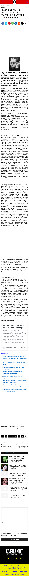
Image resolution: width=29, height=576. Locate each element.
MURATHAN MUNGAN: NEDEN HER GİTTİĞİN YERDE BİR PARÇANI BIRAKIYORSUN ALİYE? (18, 495)
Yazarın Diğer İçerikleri (18, 452)
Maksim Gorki (15, 426)
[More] (25, 23)
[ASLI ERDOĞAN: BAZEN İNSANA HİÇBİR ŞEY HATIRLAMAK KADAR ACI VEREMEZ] (4, 468)
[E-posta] (22, 23)
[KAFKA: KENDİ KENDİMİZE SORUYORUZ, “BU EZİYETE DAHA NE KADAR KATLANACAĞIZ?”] (4, 473)
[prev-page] (2, 501)
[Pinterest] (9, 23)
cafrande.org (4, 20)
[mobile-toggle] (2, 2)
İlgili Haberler (9, 452)
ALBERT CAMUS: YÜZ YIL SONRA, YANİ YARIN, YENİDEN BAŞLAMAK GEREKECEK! (18, 488)
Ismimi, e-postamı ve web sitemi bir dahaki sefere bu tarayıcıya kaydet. (14, 534)
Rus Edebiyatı (21, 426)
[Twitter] (6, 23)
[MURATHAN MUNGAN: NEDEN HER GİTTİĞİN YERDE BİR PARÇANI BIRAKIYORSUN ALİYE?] (4, 495)
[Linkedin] (15, 23)
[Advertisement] (14, 41)
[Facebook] (2, 23)
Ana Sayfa (3, 5)
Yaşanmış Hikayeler (15, 428)
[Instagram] (12, 558)
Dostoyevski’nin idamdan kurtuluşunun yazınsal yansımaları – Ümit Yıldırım (21, 446)
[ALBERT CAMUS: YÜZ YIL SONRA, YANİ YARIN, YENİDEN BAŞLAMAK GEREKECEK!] (4, 488)
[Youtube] (20, 558)
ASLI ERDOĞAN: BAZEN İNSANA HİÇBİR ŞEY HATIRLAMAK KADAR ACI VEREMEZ (18, 467)
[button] (27, 2)
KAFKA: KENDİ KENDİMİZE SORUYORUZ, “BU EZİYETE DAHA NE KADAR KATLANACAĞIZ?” (17, 473)
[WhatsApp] (12, 23)
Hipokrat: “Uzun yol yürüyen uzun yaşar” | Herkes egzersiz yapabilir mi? (7, 446)
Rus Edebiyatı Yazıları (6, 428)
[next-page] (4, 501)
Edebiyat (8, 5)
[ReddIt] (19, 23)
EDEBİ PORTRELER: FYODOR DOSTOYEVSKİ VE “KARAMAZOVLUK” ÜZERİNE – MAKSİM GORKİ (14, 362)
